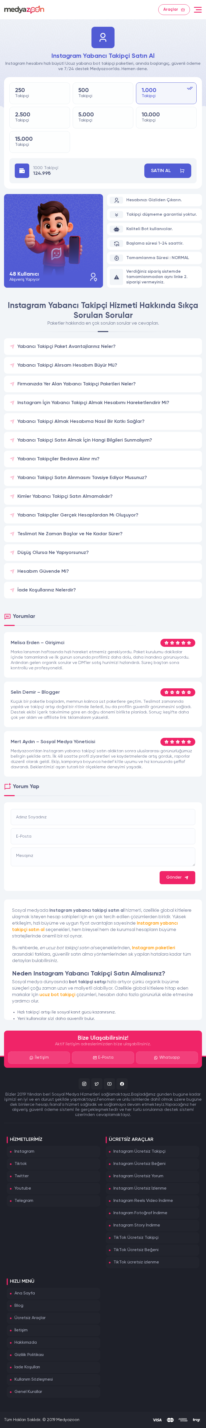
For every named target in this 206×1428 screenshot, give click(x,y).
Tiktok (20, 1164)
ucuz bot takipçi (57, 995)
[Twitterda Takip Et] (96, 1083)
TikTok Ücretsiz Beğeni (136, 1250)
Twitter (21, 1176)
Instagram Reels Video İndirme (143, 1201)
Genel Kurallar (28, 1392)
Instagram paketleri (153, 948)
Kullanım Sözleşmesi (33, 1379)
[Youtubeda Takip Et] (109, 1083)
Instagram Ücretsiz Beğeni (139, 1164)
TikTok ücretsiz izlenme (136, 1262)
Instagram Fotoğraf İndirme (140, 1213)
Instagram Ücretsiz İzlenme (140, 1188)
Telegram (23, 1201)
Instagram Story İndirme (136, 1225)
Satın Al (161, 170)
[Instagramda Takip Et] (84, 1083)
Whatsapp (169, 1057)
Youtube (22, 1188)
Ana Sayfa (24, 1293)
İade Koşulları (27, 1367)
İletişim (42, 1057)
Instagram (24, 1151)
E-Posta (105, 1057)
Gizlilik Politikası (29, 1355)
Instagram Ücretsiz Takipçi (139, 1151)
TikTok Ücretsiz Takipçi (136, 1238)
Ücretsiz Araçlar (30, 1318)
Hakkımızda (25, 1342)
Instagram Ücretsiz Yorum (138, 1176)
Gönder (174, 877)
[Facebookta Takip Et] (122, 1083)
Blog (18, 1306)
